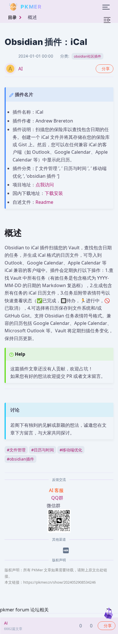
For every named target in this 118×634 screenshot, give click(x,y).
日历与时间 (42, 450)
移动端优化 (71, 450)
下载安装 (54, 193)
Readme (44, 202)
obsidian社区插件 (87, 56)
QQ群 (57, 498)
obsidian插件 (20, 459)
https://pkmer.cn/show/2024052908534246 (59, 582)
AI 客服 (57, 490)
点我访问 (45, 184)
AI (20, 69)
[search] (55, 7)
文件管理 (16, 450)
